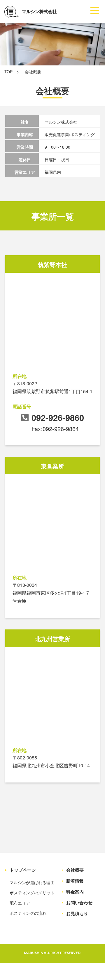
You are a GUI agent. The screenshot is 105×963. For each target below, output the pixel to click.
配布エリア (20, 903)
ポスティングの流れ (28, 913)
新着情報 (75, 881)
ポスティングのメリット (32, 893)
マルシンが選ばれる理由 (32, 882)
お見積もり (77, 913)
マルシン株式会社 (39, 11)
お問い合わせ (79, 902)
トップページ (23, 869)
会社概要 (75, 869)
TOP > (11, 71)
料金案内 (75, 891)
